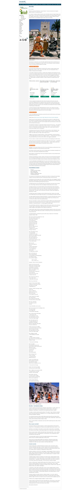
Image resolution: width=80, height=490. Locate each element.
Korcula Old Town (28, 4)
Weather (20, 33)
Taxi (55, 4)
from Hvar (22, 17)
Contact (20, 36)
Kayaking (20, 25)
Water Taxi (58, 4)
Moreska (20, 31)
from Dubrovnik (23, 18)
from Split (22, 16)
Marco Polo (21, 30)
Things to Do (49, 4)
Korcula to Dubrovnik (55, 117)
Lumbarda (33, 4)
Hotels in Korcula (32, 145)
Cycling (20, 27)
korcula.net (25, 488)
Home (20, 4)
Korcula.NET (22, 1)
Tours (53, 4)
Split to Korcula (36, 117)
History (20, 29)
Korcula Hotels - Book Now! (33, 66)
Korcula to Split (41, 117)
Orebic (20, 32)
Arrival (23, 4)
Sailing (20, 26)
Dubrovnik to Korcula (48, 117)
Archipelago (44, 4)
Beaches (37, 4)
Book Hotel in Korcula (33, 112)
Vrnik (40, 4)
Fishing (20, 28)
